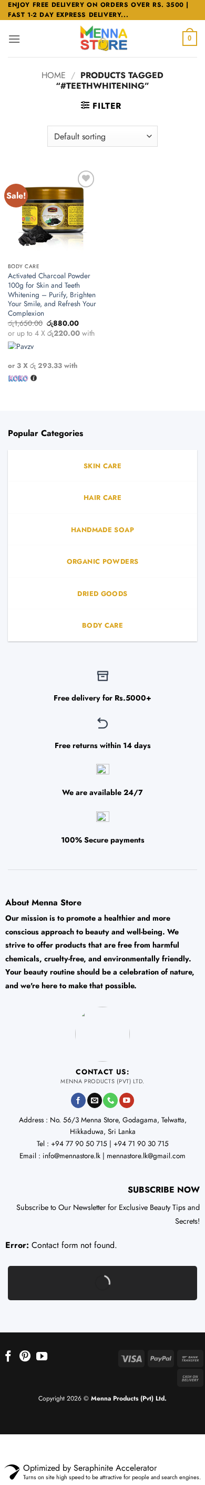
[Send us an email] (94, 1100)
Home (54, 75)
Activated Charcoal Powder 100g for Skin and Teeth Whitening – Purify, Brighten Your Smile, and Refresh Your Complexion (52, 294)
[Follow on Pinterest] (24, 1357)
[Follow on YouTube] (126, 1100)
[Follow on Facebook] (78, 1100)
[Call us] (110, 1100)
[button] (14, 39)
